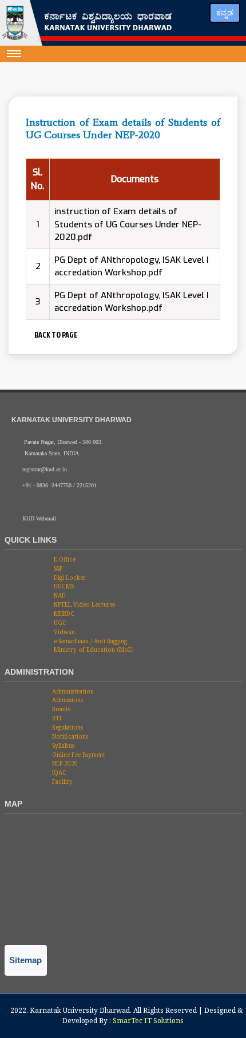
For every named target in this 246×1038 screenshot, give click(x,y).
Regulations (66, 727)
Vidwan (63, 632)
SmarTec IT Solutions (148, 1020)
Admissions (66, 700)
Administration (72, 691)
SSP (57, 568)
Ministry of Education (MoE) (93, 650)
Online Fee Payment (77, 755)
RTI (55, 718)
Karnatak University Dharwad (80, 1010)
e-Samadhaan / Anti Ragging (89, 641)
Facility (61, 781)
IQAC (58, 772)
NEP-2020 (64, 763)
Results (60, 709)
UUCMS (63, 586)
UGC (59, 623)
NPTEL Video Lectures (83, 604)
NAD (59, 595)
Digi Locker (69, 578)
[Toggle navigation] (14, 54)
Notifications (69, 736)
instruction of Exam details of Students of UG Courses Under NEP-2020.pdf (127, 224)
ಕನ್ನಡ (224, 12)
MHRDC (63, 614)
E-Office (64, 559)
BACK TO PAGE (55, 334)
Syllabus (62, 746)
